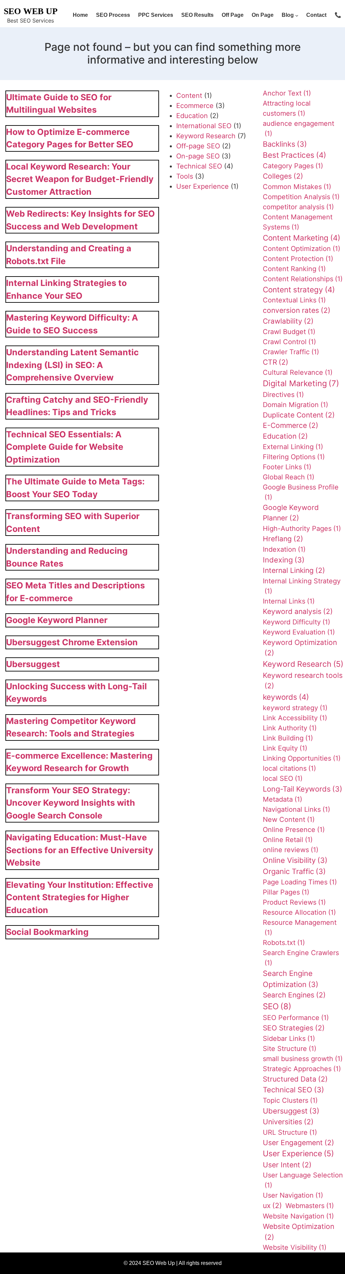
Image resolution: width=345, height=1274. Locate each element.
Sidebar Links (289, 1038)
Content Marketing (301, 237)
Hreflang (283, 539)
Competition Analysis (301, 197)
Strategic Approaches (302, 1069)
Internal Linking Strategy (302, 586)
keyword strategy (295, 708)
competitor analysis (298, 207)
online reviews (290, 850)
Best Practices (294, 154)
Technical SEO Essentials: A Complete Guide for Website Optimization (64, 447)
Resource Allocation (299, 912)
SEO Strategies (294, 1028)
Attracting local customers (287, 108)
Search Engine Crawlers (301, 958)
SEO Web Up (31, 11)
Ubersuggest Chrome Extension (72, 642)
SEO (277, 1006)
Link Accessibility (295, 718)
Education (192, 116)
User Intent (287, 1165)
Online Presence (294, 830)
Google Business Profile (301, 492)
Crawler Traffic (291, 352)
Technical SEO (199, 166)
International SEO (203, 126)
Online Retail (288, 840)
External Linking (293, 447)
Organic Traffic (294, 871)
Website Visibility (294, 1247)
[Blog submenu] (297, 15)
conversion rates (297, 310)
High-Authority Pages (302, 528)
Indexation (284, 549)
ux (272, 1205)
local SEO (283, 778)
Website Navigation (298, 1216)
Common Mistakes (297, 187)
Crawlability (288, 321)
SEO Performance (296, 1018)
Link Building (288, 738)
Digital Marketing (301, 383)
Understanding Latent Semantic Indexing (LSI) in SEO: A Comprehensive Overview (72, 365)
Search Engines (294, 995)
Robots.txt (284, 943)
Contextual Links (294, 300)
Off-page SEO (198, 146)
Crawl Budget (289, 332)
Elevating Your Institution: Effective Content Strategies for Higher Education (79, 897)
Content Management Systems (298, 222)
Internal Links (289, 601)
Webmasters (309, 1206)
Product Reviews (294, 902)
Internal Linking (294, 570)
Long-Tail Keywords (302, 789)
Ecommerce (195, 106)
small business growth (303, 1059)
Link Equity (285, 748)
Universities (288, 1122)
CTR (275, 362)
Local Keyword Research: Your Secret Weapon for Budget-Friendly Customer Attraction (80, 179)
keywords (286, 696)
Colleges (283, 176)
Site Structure (289, 1049)
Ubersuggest (33, 664)
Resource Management (300, 927)
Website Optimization (298, 1231)
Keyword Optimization (300, 647)
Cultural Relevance (298, 372)
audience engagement (298, 128)
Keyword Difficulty (296, 622)
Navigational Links (296, 809)
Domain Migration (295, 405)
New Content (289, 819)
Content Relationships (303, 279)
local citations (289, 768)
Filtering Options (294, 457)
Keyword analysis (298, 611)
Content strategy (299, 289)
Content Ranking (294, 269)
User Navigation (293, 1195)
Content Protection (298, 259)
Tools (184, 176)
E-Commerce (290, 425)
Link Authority (290, 728)
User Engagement (298, 1142)
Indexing (284, 559)
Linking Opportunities (302, 758)
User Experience (202, 186)
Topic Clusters (290, 1100)
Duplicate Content (299, 415)
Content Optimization (301, 249)
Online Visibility (295, 860)
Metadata (282, 799)
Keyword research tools (303, 680)
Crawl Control (289, 342)
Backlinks (285, 144)
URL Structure (290, 1132)
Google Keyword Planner (56, 620)
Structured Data (295, 1079)
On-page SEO (198, 156)
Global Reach (288, 477)
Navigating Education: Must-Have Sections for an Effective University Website (79, 850)
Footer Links (287, 467)
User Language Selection (303, 1180)
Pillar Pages (286, 892)
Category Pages (293, 166)
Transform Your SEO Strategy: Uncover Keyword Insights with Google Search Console (70, 803)
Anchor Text (287, 93)
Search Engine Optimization (290, 979)
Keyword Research (206, 136)
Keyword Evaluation (299, 632)
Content (189, 96)
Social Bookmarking (47, 932)
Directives (283, 395)
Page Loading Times (300, 882)
